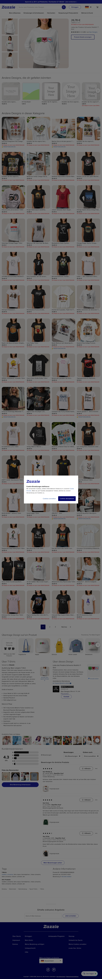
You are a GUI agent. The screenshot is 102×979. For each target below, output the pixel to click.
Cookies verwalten (49, 499)
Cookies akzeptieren (67, 499)
